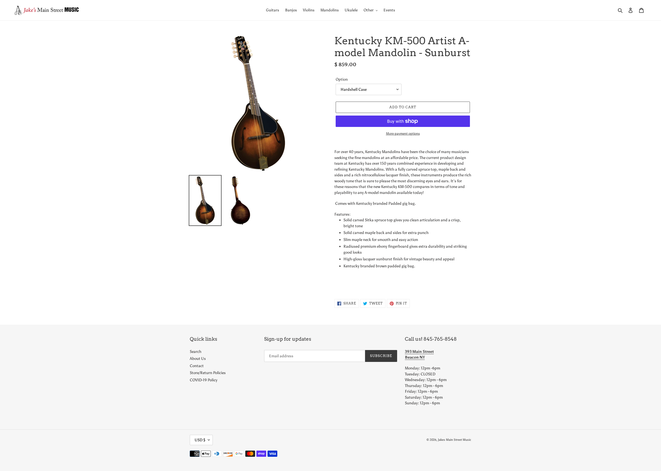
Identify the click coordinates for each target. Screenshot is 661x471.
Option (342, 79)
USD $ (200, 440)
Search (195, 351)
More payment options (403, 133)
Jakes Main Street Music (454, 440)
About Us (198, 358)
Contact (197, 365)
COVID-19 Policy (203, 380)
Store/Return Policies (208, 372)
